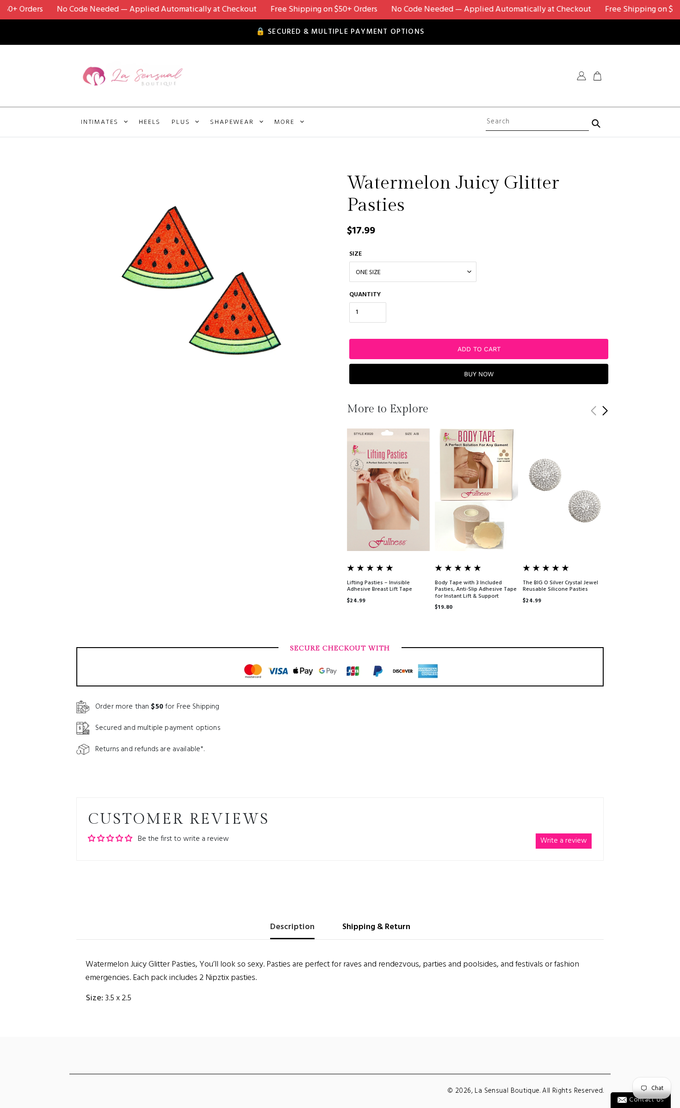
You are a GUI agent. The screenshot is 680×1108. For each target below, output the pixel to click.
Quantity (365, 295)
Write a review (563, 841)
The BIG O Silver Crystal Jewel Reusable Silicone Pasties (560, 586)
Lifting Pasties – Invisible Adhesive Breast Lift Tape (379, 586)
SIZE (355, 254)
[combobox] (537, 122)
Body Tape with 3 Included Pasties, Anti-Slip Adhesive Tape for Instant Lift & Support (476, 589)
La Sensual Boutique (507, 1090)
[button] (605, 411)
